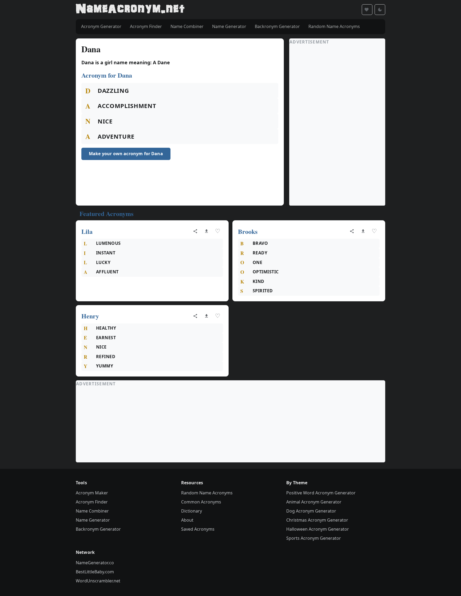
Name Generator (93, 520)
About (187, 520)
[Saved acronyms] (367, 9)
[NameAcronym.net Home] (130, 9)
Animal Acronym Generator (313, 502)
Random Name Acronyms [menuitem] (334, 26)
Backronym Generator (98, 529)
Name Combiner (92, 511)
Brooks (247, 231)
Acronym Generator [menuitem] (101, 26)
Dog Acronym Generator (311, 511)
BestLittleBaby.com (95, 572)
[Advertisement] (329, 125)
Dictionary (191, 511)
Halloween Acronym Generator (317, 529)
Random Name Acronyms (207, 493)
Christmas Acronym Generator (317, 520)
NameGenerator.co (95, 563)
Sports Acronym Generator (313, 538)
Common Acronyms (201, 502)
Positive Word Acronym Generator (321, 493)
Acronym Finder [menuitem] (146, 26)
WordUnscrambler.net (98, 581)
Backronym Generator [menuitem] (277, 26)
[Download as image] (206, 231)
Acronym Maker (92, 493)
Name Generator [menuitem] (229, 26)
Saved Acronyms (197, 529)
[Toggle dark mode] (380, 9)
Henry (90, 316)
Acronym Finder (92, 502)
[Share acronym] (195, 231)
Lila (87, 231)
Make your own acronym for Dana (126, 154)
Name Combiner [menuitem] (187, 26)
